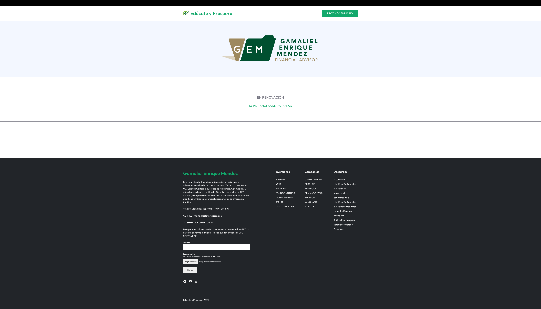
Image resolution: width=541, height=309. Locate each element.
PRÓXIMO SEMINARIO (340, 13)
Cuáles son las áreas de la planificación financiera (345, 211)
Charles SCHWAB (313, 193)
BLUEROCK (311, 188)
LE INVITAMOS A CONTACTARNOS (270, 105)
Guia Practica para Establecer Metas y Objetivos (344, 225)
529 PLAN (281, 188)
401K (278, 184)
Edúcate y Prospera (211, 13)
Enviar (190, 270)
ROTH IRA (280, 179)
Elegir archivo (191, 261)
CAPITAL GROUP (313, 179)
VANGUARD (311, 202)
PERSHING (310, 184)
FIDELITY (309, 206)
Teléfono (187, 242)
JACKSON (310, 197)
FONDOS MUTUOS (285, 193)
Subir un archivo (189, 254)
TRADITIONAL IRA (285, 206)
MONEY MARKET (284, 197)
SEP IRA (279, 202)
